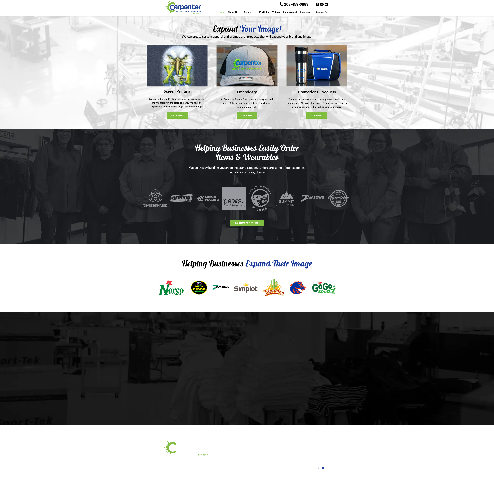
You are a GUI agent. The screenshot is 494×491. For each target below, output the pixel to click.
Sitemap (296, 484)
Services (248, 11)
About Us (233, 11)
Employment (290, 11)
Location (305, 11)
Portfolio (264, 11)
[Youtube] (326, 4)
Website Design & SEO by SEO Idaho (271, 484)
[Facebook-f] (317, 4)
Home (221, 11)
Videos (276, 11)
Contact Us (322, 11)
